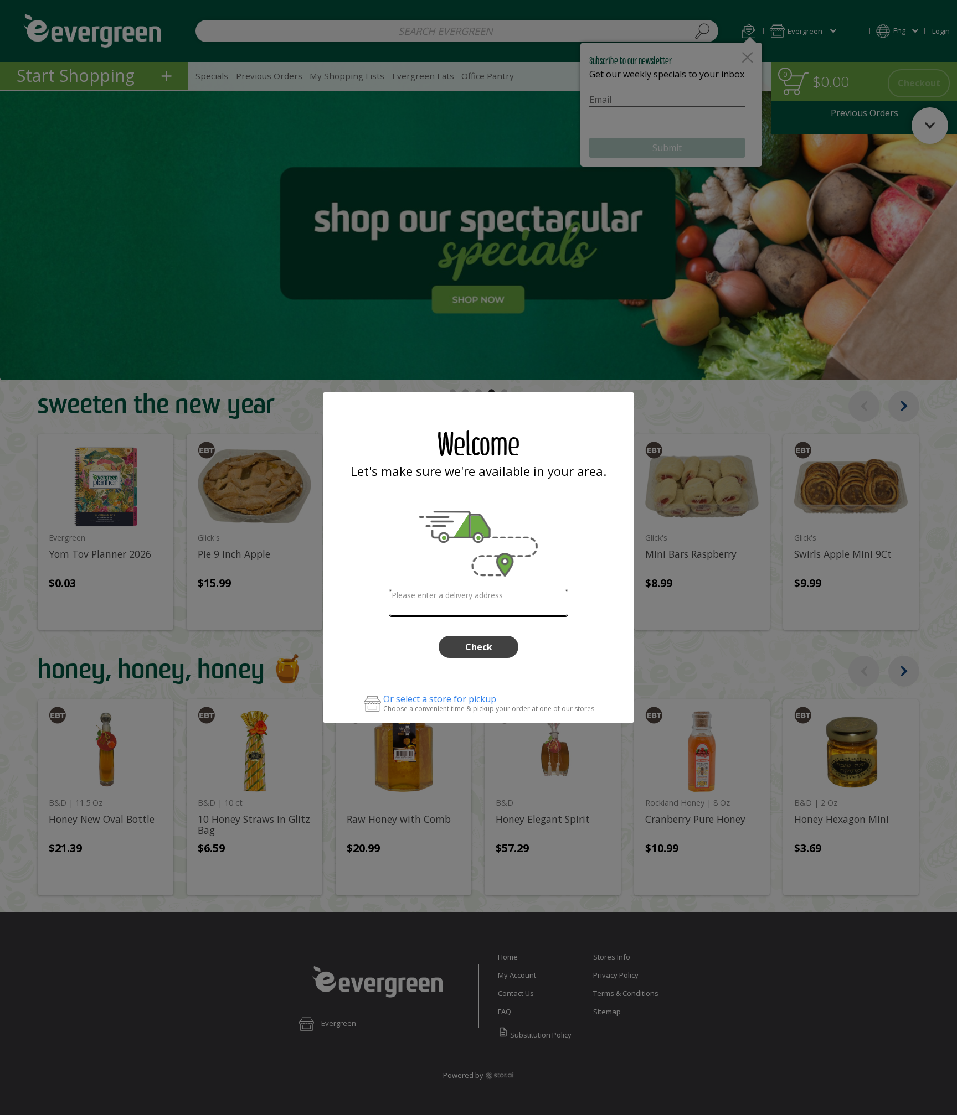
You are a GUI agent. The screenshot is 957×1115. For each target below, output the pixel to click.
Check (478, 647)
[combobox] (479, 603)
